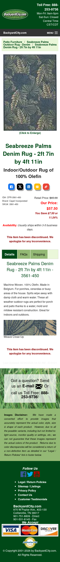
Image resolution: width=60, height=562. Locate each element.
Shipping (39, 254)
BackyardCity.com (14, 33)
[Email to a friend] (37, 186)
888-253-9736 (51, 7)
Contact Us (25, 495)
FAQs (24, 254)
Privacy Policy (27, 490)
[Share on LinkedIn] (29, 186)
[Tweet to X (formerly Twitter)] (20, 186)
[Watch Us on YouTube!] (37, 476)
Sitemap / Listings (29, 486)
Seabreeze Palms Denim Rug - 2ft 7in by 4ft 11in (30, 46)
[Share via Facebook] (11, 186)
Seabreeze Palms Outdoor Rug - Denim (26, 43)
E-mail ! (32, 386)
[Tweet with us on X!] (30, 476)
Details (9, 254)
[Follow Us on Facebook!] (23, 476)
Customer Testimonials (32, 499)
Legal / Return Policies (32, 482)
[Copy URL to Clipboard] (46, 186)
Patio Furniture (12, 42)
